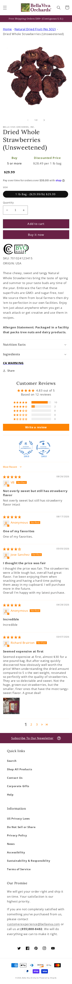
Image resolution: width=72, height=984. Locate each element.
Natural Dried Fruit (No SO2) (35, 29)
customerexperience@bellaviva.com (33, 924)
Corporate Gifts (18, 786)
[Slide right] (44, 120)
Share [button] (11, 370)
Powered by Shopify (48, 978)
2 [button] (31, 724)
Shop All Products (19, 769)
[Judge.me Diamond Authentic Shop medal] (26, 448)
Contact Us (15, 778)
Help (10, 794)
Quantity (8, 202)
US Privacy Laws (18, 818)
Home (7, 29)
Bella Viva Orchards (30, 978)
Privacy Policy (17, 835)
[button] (5, 7)
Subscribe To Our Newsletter (32, 738)
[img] (12, 477)
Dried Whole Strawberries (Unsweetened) (33, 34)
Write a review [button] (36, 427)
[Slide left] (28, 120)
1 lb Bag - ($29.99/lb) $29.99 (35, 194)
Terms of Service (19, 869)
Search (12, 761)
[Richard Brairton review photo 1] (11, 706)
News (11, 844)
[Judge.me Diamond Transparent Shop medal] (43, 448)
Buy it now (36, 235)
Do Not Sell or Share (21, 827)
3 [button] (37, 724)
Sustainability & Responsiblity (28, 861)
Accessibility (16, 852)
